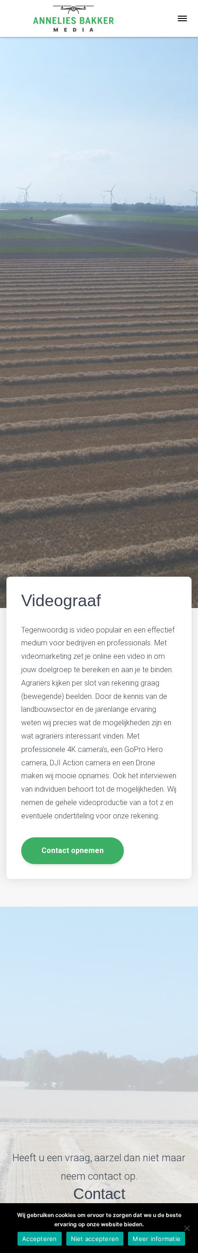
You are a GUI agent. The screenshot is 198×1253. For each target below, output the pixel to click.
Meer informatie (157, 1238)
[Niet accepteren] (186, 1228)
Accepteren (39, 1238)
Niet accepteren (95, 1238)
